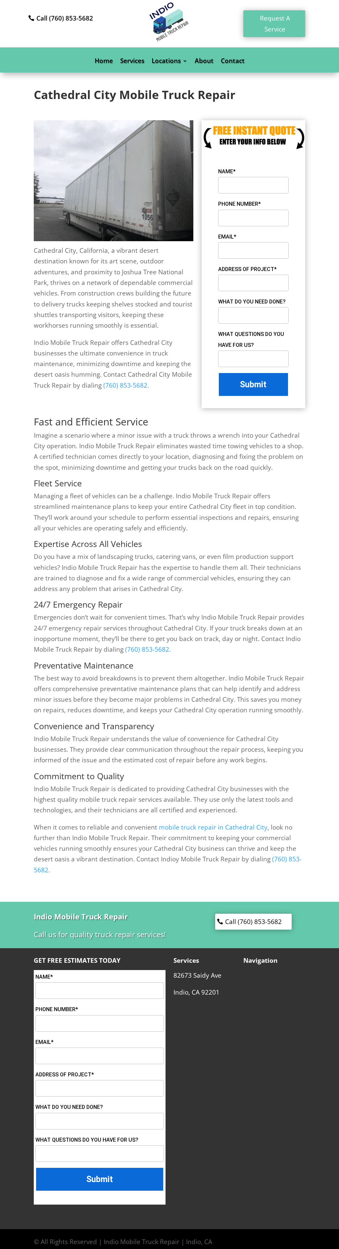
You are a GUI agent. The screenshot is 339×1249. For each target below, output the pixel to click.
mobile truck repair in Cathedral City (213, 827)
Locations (166, 61)
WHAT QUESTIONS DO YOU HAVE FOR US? (251, 339)
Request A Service (275, 23)
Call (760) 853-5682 (64, 18)
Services (132, 61)
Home (104, 61)
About (204, 61)
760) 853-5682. (127, 385)
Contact (233, 61)
